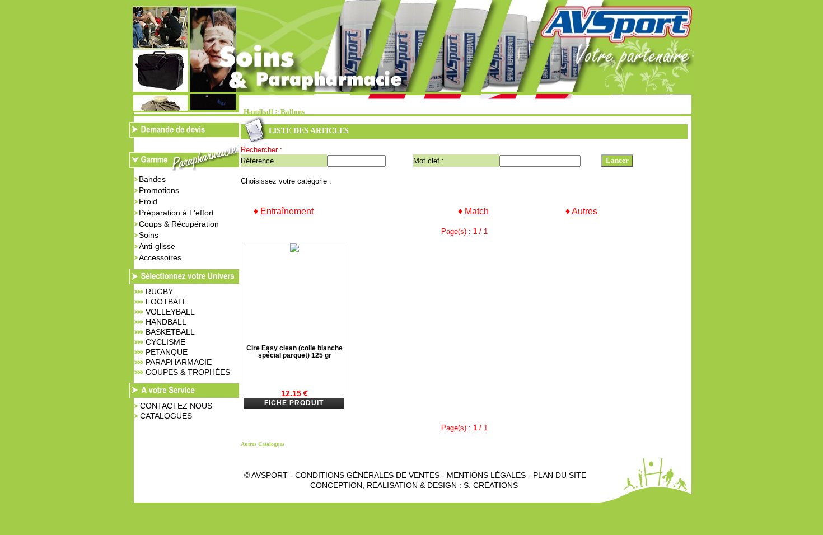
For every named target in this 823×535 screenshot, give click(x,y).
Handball (258, 112)
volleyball (170, 311)
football (166, 301)
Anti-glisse (157, 246)
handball (166, 321)
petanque (167, 352)
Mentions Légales (486, 475)
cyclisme (165, 341)
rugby (159, 291)
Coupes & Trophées (188, 372)
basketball (170, 331)
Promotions (159, 190)
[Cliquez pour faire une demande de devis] (185, 134)
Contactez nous (176, 405)
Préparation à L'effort (176, 212)
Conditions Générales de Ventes (367, 475)
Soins (148, 235)
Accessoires (160, 257)
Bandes (152, 179)
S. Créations (491, 485)
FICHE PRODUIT (294, 403)
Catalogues (166, 415)
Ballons (292, 112)
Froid (148, 201)
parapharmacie (179, 362)
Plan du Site (559, 475)
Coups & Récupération (179, 223)
